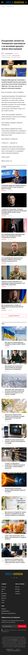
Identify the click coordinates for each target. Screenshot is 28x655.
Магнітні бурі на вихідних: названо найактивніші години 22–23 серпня (15, 490)
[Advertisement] (14, 23)
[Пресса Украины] (14, 2)
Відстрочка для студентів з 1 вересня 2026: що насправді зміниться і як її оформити (14, 367)
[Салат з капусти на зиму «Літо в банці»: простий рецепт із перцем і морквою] (14, 527)
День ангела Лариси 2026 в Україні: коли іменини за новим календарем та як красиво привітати (14, 417)
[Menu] (2, 2)
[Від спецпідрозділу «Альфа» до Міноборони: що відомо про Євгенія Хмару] (14, 296)
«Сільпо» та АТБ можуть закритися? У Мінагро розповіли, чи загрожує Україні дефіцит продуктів (15, 466)
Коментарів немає (7, 57)
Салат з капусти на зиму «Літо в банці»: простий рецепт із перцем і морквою (15, 537)
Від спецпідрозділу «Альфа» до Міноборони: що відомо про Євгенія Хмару (12, 306)
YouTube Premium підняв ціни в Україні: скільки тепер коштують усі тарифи (15, 441)
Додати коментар (14, 315)
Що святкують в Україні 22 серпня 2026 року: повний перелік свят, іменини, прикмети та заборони (15, 513)
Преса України (13, 639)
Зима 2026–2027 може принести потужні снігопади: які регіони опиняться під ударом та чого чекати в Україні (14, 392)
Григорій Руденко (9, 53)
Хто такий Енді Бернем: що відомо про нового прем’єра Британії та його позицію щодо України (13, 236)
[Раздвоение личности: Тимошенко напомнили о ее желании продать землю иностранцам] (14, 68)
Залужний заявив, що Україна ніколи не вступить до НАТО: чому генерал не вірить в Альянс (13, 187)
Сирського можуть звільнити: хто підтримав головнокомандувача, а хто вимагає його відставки (13, 283)
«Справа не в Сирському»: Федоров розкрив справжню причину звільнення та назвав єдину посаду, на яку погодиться (13, 211)
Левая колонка (16, 55)
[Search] (26, 2)
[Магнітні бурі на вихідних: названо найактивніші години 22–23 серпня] (14, 480)
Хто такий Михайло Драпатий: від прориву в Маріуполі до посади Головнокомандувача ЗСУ (11, 259)
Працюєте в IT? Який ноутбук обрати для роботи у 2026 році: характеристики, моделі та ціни (15, 560)
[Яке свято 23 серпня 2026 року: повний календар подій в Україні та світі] (14, 333)
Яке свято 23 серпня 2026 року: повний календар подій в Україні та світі (15, 344)
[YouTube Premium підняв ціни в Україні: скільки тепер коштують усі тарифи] (14, 431)
